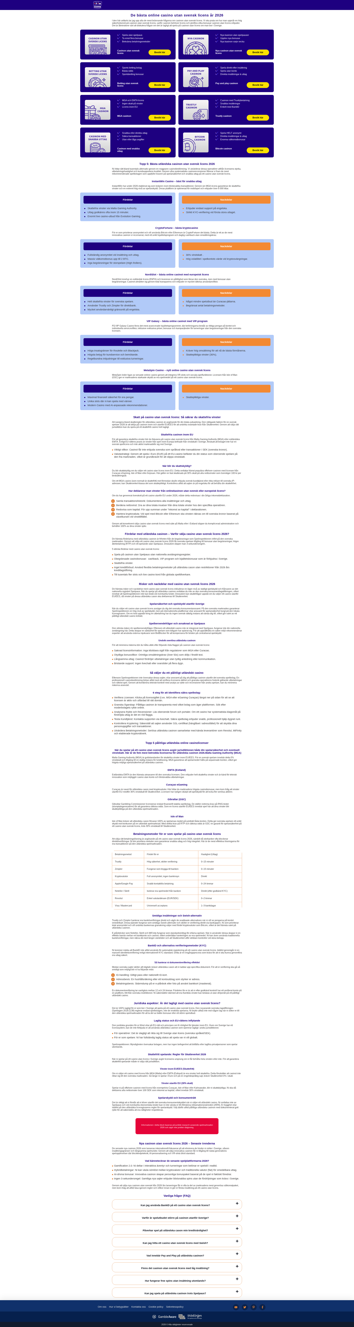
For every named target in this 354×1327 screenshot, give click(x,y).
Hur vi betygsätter (119, 1306)
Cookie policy (156, 1306)
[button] (349, 1311)
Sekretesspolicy (174, 1306)
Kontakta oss (138, 1306)
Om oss (102, 1306)
